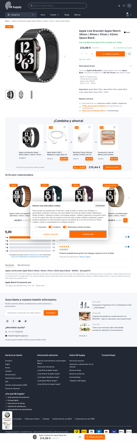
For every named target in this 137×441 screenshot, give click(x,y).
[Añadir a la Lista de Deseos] (129, 53)
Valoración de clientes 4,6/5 (93, 111)
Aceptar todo (88, 234)
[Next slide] (128, 198)
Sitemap (46, 419)
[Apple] (127, 32)
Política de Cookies (32, 419)
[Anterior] (8, 56)
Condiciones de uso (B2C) (62, 419)
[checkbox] (39, 227)
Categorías (15, 15)
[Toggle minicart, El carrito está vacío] (129, 5)
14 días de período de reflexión (94, 106)
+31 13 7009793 (15, 332)
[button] (127, 32)
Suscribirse (50, 313)
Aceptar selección (50, 234)
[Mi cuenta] (119, 6)
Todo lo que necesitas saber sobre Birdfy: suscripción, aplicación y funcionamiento (108, 329)
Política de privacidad (13, 419)
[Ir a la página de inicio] (13, 5)
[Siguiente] (65, 56)
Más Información (24, 265)
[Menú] (11, 412)
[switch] (7, 427)
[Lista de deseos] (123, 6)
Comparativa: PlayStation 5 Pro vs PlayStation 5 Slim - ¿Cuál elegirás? (112, 306)
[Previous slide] (8, 198)
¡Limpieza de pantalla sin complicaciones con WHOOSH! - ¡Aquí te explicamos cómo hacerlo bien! (111, 317)
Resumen (101, 206)
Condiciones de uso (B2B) (85, 419)
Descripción (9, 265)
